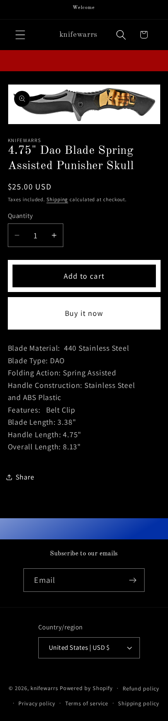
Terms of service (87, 703)
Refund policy (141, 688)
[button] (20, 34)
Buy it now (84, 313)
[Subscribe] (133, 580)
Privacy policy (36, 703)
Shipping (57, 199)
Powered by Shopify (86, 688)
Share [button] (25, 476)
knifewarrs (44, 688)
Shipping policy (138, 703)
